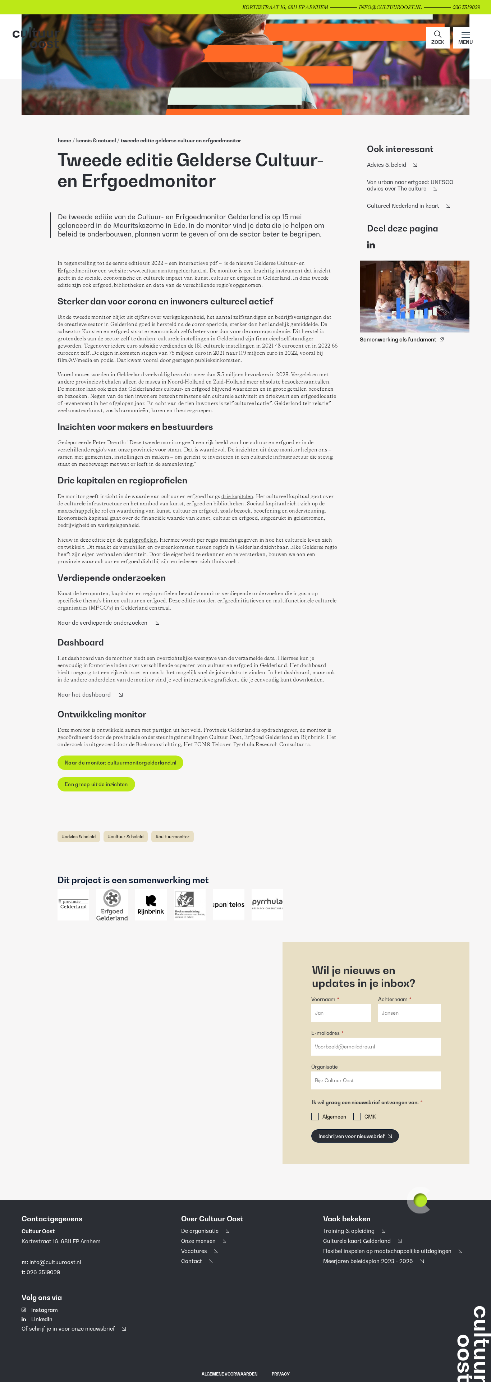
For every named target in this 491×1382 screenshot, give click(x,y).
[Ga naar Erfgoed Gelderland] (112, 904)
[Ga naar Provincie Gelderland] (73, 904)
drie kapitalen (237, 496)
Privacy (281, 1374)
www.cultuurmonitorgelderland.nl (168, 271)
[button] (437, 38)
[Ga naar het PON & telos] (228, 904)
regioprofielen (140, 540)
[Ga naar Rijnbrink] (151, 904)
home (64, 140)
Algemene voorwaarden (229, 1374)
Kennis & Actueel (96, 140)
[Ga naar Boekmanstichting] (190, 904)
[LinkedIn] (371, 245)
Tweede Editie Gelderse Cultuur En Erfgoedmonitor (181, 140)
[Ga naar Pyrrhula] (267, 904)
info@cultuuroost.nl (55, 1262)
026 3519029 (43, 1272)
